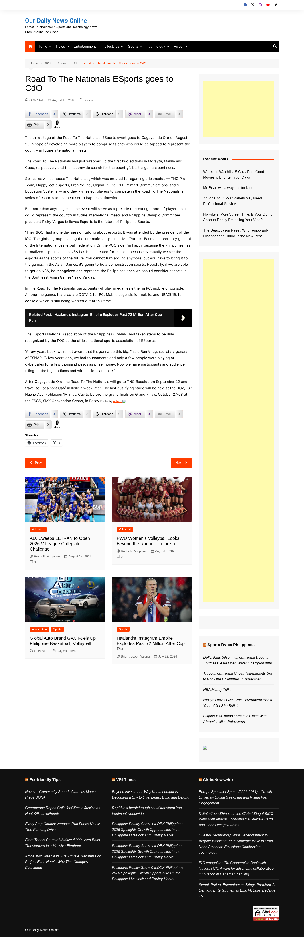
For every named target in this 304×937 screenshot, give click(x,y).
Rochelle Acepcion (47, 556)
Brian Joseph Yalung (135, 656)
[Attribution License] (124, 401)
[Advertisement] (238, 109)
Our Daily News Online (56, 20)
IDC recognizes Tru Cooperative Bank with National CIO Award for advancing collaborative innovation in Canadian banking (236, 868)
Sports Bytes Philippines (231, 645)
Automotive (39, 629)
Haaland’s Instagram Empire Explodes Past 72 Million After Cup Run (151, 643)
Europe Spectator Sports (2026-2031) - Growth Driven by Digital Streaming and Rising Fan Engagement (235, 797)
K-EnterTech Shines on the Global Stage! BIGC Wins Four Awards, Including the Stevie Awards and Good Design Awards (236, 819)
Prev (38, 462)
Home (42, 46)
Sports (133, 46)
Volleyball (38, 529)
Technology (156, 46)
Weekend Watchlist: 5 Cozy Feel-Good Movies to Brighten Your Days (233, 174)
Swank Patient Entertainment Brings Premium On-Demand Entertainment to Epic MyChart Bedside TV (238, 890)
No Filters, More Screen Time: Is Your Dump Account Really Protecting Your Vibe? (237, 217)
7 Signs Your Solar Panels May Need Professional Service (232, 201)
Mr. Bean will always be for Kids (228, 188)
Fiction (179, 46)
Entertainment (85, 46)
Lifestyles (111, 46)
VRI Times (126, 779)
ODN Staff (36, 100)
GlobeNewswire (218, 779)
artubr (117, 401)
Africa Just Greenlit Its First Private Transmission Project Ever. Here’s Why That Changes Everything (63, 861)
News (60, 46)
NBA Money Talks (217, 690)
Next (178, 462)
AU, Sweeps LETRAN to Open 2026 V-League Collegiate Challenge (60, 543)
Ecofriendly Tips (45, 779)
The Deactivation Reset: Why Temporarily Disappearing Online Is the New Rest (236, 233)
